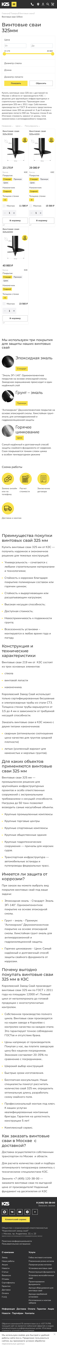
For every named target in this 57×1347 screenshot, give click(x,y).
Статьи (5, 1272)
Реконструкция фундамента (42, 1272)
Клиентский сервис (15, 1219)
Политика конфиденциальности (17, 1241)
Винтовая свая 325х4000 (37, 133)
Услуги (32, 1252)
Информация (8, 1308)
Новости (6, 1313)
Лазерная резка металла (40, 1264)
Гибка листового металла (40, 1257)
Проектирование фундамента (37, 1282)
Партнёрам (17, 1313)
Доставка (21, 1308)
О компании (8, 1252)
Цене (18, 126)
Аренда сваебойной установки (38, 1295)
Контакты (29, 1313)
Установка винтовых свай (40, 1268)
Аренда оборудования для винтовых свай (41, 1289)
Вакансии (6, 1275)
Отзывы (5, 1279)
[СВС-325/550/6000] (15, 248)
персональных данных (13, 1343)
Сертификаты (8, 1282)
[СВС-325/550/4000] (41, 150)
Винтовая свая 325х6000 (11, 230)
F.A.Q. (4, 1297)
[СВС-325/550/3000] (15, 150)
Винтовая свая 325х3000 (11, 133)
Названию (6, 126)
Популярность (31, 126)
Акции (51, 1308)
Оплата (31, 1308)
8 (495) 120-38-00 (32, 4)
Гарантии (41, 1308)
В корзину (15, 220)
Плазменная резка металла (41, 1261)
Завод (4, 1257)
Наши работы (8, 1261)
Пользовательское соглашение (16, 1244)
